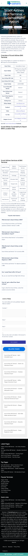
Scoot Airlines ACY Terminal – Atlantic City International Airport (13, 364)
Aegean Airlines (4, 480)
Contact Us (5, 551)
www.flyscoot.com (20, 103)
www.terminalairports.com (13, 540)
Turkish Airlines (4, 485)
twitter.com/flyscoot (20, 111)
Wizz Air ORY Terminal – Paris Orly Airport (10, 457)
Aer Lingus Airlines (5, 481)
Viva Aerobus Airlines (5, 490)
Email (4, 326)
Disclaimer (10, 546)
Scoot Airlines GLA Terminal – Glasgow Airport (13, 406)
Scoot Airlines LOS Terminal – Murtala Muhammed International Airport (12, 397)
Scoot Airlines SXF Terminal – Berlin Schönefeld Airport (12, 356)
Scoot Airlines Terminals (11, 123)
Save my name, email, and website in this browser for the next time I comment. (14, 335)
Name (4, 320)
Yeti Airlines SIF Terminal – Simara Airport (10, 466)
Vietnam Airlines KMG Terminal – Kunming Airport (12, 453)
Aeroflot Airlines (4, 483)
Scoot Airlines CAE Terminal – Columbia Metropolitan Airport (13, 389)
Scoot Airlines (18, 27)
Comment (4, 308)
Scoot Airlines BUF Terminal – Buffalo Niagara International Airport (12, 381)
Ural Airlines (3, 487)
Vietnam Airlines (4, 488)
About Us (5, 546)
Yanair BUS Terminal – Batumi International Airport (12, 465)
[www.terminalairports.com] (14, 3)
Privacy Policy (17, 546)
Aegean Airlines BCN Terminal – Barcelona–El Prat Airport (14, 503)
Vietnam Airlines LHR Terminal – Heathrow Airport (12, 505)
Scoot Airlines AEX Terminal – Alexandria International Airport (13, 422)
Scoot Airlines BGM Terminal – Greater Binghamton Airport (12, 431)
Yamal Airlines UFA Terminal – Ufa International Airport (13, 472)
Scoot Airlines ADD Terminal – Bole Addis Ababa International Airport (13, 414)
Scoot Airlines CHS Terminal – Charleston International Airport (13, 372)
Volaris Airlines (4, 492)
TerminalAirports (8, 27)
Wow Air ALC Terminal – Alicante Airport (10, 455)
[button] (26, 3)
